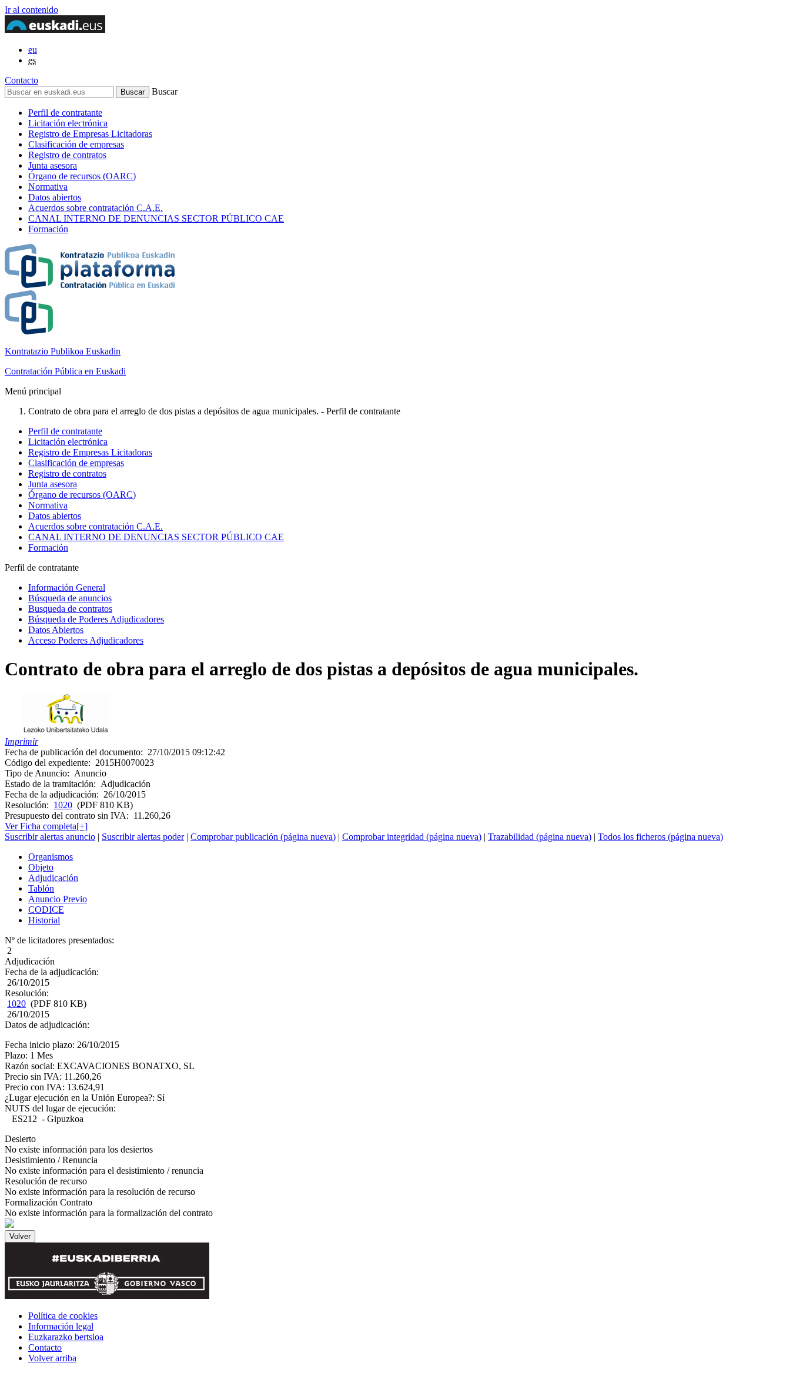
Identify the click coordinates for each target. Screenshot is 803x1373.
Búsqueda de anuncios (70, 598)
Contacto (21, 80)
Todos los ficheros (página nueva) (660, 837)
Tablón (41, 888)
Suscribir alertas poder (143, 837)
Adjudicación (53, 878)
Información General (66, 587)
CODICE (46, 910)
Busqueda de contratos (70, 609)
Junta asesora (52, 165)
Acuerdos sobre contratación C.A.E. (95, 208)
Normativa (48, 187)
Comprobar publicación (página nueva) (263, 837)
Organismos (50, 857)
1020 (62, 805)
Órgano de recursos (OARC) (82, 176)
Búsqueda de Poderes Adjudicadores (96, 619)
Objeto (40, 867)
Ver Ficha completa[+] (46, 826)
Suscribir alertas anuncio (50, 837)
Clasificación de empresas (76, 144)
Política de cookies (63, 1316)
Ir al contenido (31, 10)
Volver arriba (52, 1358)
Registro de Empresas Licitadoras (90, 134)
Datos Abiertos (55, 630)
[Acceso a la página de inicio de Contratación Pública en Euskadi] (9, 1225)
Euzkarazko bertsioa (65, 1337)
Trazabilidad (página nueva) (539, 837)
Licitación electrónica (68, 123)
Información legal (60, 1326)
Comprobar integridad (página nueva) (411, 837)
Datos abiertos (54, 197)
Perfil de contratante (65, 113)
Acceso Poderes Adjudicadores (85, 640)
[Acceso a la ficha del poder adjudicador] (65, 731)
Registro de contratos (67, 155)
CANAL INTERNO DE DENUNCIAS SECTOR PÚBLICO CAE (156, 218)
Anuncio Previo (57, 899)
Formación (48, 229)
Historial (44, 920)
